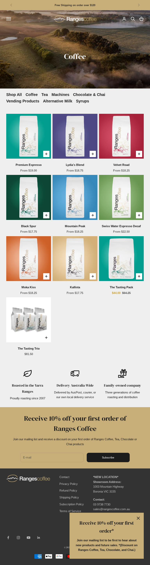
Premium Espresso (29, 164)
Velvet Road (121, 164)
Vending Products (22, 101)
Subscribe (108, 457)
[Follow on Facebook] (8, 538)
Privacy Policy (68, 483)
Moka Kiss (28, 287)
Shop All (14, 94)
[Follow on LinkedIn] (39, 538)
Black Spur (28, 226)
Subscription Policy (71, 504)
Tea (44, 94)
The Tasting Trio (29, 348)
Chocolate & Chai (89, 94)
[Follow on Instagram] (18, 538)
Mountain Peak (75, 226)
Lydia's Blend (75, 164)
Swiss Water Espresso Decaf (121, 226)
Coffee (32, 94)
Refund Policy (68, 490)
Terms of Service (70, 511)
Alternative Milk (57, 101)
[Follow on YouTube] (28, 538)
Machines (60, 94)
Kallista (75, 287)
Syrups (82, 101)
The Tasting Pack (121, 287)
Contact (64, 477)
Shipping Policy (69, 497)
